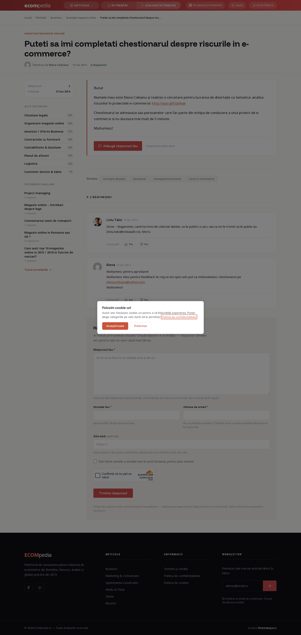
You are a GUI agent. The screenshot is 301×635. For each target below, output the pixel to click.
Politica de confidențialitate (179, 317)
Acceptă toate (115, 326)
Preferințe (140, 326)
